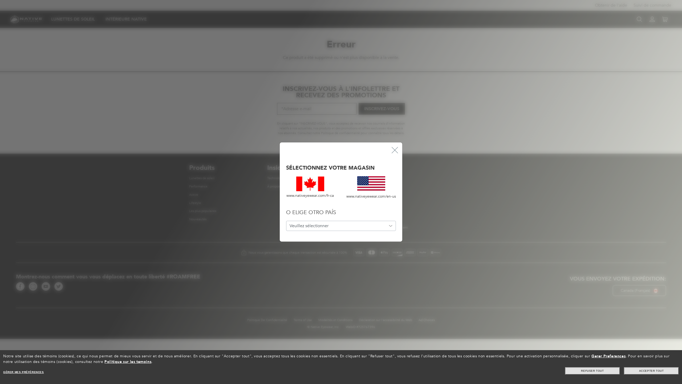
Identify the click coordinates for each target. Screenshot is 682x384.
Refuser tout (592, 370)
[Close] (394, 150)
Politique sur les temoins (127, 361)
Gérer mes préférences (23, 372)
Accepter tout (651, 370)
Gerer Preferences (608, 356)
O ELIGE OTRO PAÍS (311, 212)
